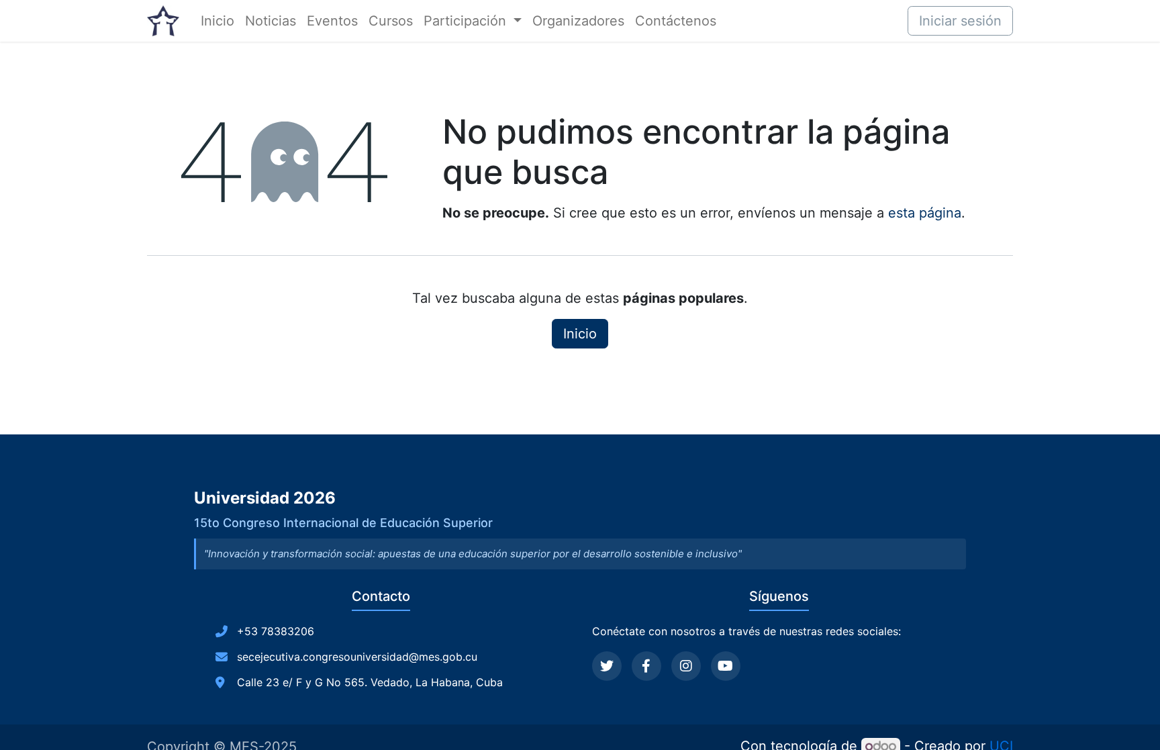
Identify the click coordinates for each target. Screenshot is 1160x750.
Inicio (580, 334)
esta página (924, 213)
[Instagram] (686, 666)
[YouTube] (725, 666)
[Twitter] (607, 666)
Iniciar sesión (960, 21)
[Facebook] (646, 666)
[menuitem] (217, 20)
